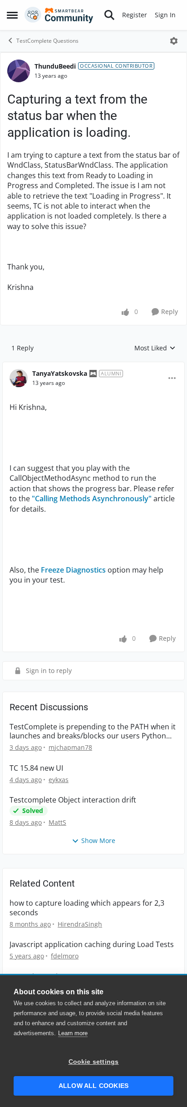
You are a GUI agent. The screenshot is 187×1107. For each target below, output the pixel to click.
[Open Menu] (173, 41)
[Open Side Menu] (12, 15)
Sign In (165, 14)
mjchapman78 (70, 747)
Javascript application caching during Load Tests (92, 944)
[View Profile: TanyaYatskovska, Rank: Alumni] (19, 378)
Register (134, 14)
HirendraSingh (80, 924)
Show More (98, 840)
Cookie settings (94, 1061)
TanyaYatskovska (59, 373)
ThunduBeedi (55, 66)
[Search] (109, 15)
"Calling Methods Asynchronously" (92, 499)
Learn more (73, 1033)
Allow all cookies (93, 1085)
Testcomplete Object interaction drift (73, 800)
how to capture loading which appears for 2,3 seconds (87, 908)
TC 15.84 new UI (36, 768)
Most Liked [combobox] (155, 348)
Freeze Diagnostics (73, 570)
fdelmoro (65, 956)
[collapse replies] (93, 366)
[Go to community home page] (59, 15)
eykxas (59, 779)
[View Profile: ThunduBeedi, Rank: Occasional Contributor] (18, 71)
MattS (57, 822)
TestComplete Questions (47, 41)
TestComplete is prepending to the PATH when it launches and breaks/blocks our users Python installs (93, 731)
